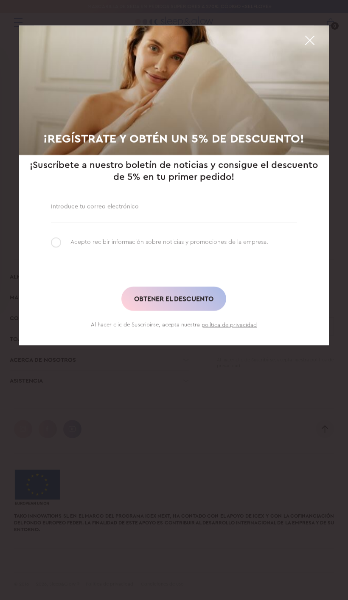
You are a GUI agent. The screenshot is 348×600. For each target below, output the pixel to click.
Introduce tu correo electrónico (95, 206)
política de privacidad (229, 324)
